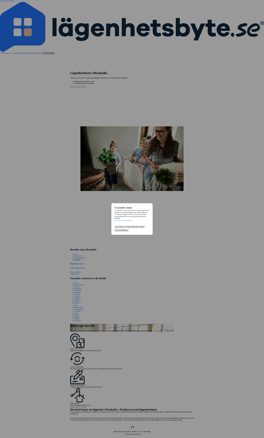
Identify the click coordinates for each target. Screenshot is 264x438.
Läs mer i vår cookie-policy (123, 220)
